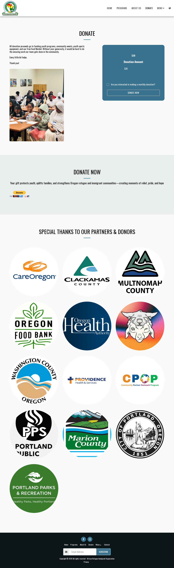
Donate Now (133, 92)
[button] (161, 8)
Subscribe (103, 551)
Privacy (86, 562)
